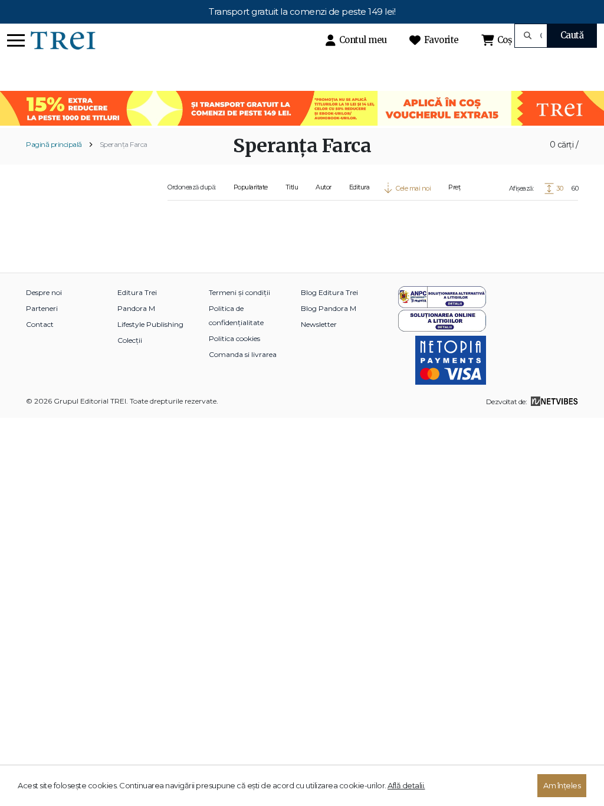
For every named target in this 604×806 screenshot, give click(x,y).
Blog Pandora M (328, 308)
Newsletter (319, 324)
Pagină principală (54, 144)
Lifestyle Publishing (150, 324)
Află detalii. (406, 785)
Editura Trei (137, 292)
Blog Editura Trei (329, 292)
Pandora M (136, 308)
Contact (40, 324)
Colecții (129, 340)
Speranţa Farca (123, 144)
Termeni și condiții (239, 292)
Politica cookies (234, 338)
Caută (572, 35)
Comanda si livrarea (243, 354)
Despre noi (44, 292)
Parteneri (42, 308)
